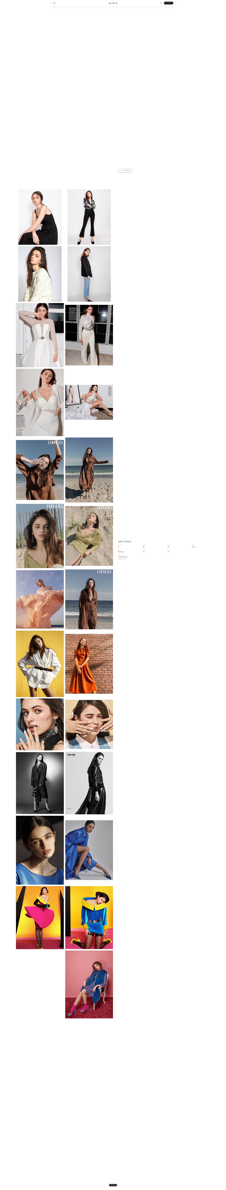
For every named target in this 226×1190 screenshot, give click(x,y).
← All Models (125, 170)
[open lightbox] (40, 217)
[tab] (113, 1185)
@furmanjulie (122, 559)
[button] (160, 3)
